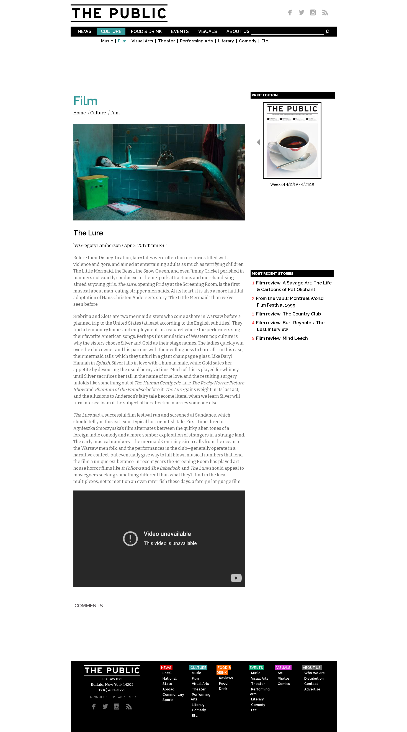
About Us (237, 31)
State (167, 684)
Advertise (312, 689)
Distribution (314, 678)
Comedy (247, 41)
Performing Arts (196, 41)
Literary (226, 41)
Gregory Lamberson (100, 245)
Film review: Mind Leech (282, 338)
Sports (168, 700)
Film (122, 41)
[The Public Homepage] (126, 13)
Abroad (168, 689)
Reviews (226, 678)
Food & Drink (146, 31)
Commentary (173, 695)
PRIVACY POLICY (124, 697)
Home (79, 112)
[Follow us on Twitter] (301, 13)
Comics (284, 684)
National (170, 678)
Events (180, 31)
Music (107, 41)
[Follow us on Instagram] (312, 13)
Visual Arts (142, 41)
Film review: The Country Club (288, 314)
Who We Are (314, 673)
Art (280, 673)
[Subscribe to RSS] (323, 13)
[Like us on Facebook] (291, 13)
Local (167, 673)
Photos (284, 678)
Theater (166, 41)
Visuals (207, 31)
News (84, 31)
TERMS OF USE (98, 697)
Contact (311, 684)
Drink (223, 689)
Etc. (265, 41)
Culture (111, 31)
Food (223, 683)
